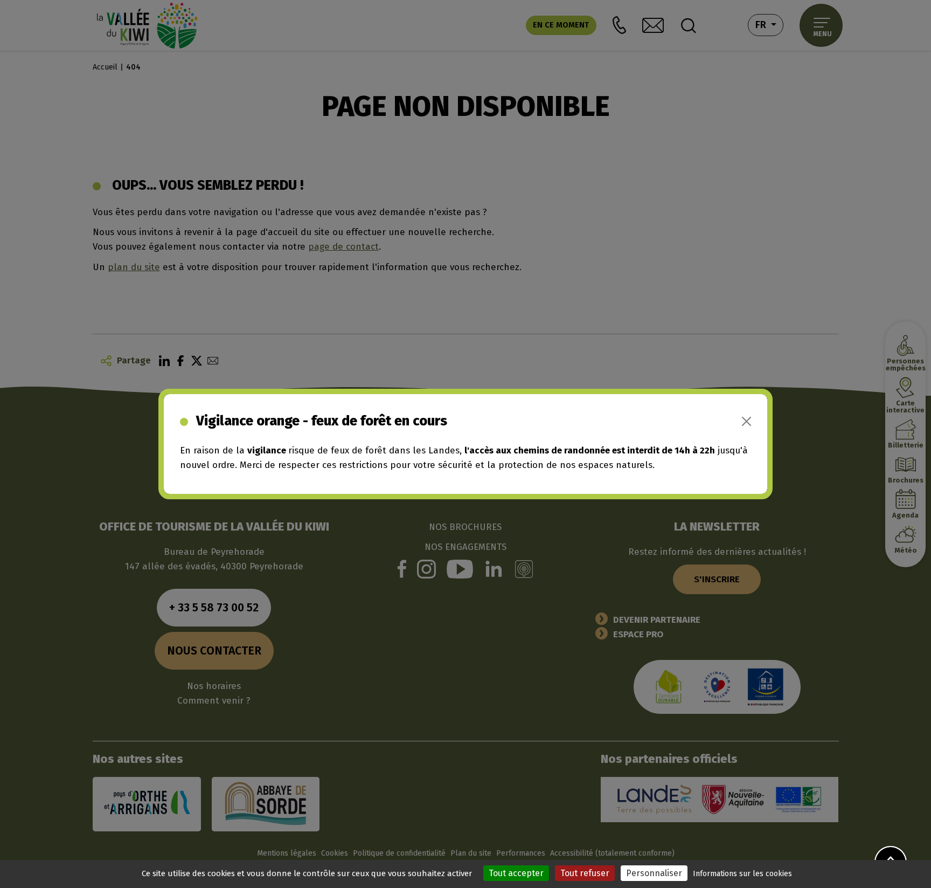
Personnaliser (654, 873)
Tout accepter (516, 873)
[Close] (746, 421)
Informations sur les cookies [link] (742, 873)
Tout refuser (584, 873)
